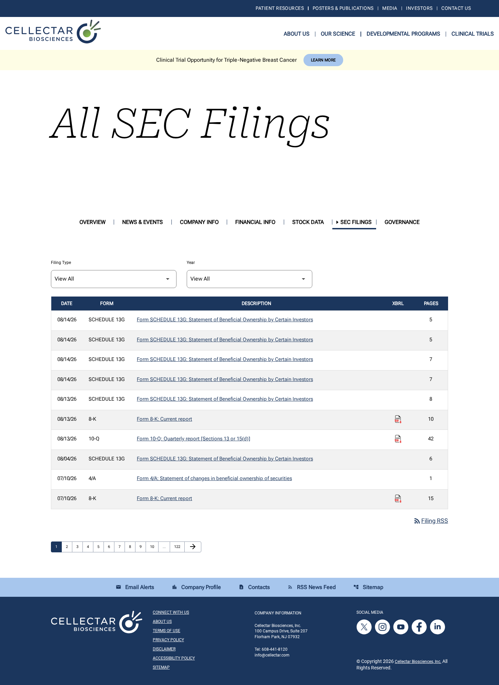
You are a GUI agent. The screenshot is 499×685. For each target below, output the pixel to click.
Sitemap (368, 587)
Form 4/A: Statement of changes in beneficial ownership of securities (214, 478)
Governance (402, 222)
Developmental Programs (403, 34)
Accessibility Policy (174, 658)
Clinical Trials (472, 34)
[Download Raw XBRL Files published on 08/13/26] (398, 419)
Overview (92, 222)
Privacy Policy (168, 640)
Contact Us (456, 8)
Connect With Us (171, 612)
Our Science (338, 34)
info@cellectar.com (272, 655)
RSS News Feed (312, 587)
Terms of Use (166, 631)
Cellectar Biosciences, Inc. (418, 661)
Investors (419, 8)
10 (154, 546)
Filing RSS (430, 520)
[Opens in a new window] (364, 626)
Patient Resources (280, 8)
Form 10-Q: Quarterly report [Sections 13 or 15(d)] (193, 439)
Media (389, 8)
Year (191, 262)
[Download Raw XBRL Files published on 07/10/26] (398, 499)
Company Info (199, 222)
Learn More (323, 60)
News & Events (142, 222)
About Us (297, 34)
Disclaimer (164, 649)
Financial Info (255, 222)
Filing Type (61, 262)
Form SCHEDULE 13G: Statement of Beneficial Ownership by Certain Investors (225, 320)
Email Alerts (135, 587)
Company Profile (196, 587)
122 (178, 546)
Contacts (254, 587)
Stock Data (308, 222)
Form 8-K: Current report (164, 419)
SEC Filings (356, 222)
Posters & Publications (343, 8)
